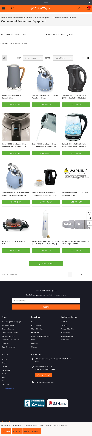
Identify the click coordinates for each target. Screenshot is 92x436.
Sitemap (34, 347)
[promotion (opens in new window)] (46, 2)
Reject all (17, 431)
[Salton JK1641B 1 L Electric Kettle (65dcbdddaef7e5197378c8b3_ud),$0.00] (46, 176)
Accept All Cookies (32, 431)
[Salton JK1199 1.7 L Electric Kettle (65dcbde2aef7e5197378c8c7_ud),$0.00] (76, 78)
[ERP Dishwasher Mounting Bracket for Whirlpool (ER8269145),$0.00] (76, 224)
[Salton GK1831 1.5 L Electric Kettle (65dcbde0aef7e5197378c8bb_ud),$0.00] (76, 127)
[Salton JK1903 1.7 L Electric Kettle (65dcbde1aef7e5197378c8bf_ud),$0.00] (46, 127)
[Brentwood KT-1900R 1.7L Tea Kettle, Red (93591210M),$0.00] (76, 176)
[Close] (89, 2)
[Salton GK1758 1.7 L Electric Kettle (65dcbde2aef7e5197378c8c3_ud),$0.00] (16, 127)
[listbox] (63, 58)
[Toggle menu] (3, 8)
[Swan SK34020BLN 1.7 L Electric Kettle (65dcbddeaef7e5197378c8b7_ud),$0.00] (16, 176)
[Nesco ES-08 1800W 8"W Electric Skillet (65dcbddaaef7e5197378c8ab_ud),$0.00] (16, 224)
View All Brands (8, 388)
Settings (6, 431)
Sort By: (48, 58)
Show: (19, 58)
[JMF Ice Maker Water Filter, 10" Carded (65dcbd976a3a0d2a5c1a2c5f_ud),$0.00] (46, 224)
